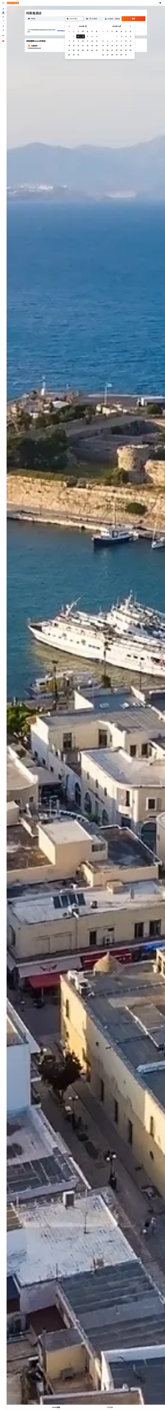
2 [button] (78, 36)
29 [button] (74, 55)
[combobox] (47, 18)
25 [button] (87, 50)
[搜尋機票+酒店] (3, 21)
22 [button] (74, 50)
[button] (3, 3)
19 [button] (92, 46)
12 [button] (92, 41)
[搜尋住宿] (3, 13)
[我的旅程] (3, 35)
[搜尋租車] (3, 17)
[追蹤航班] (3, 30)
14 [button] (69, 46)
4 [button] (87, 36)
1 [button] (73, 36)
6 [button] (96, 36)
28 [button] (69, 55)
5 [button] (92, 36)
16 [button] (78, 46)
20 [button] (97, 46)
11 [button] (87, 41)
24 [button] (83, 50)
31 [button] (126, 55)
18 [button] (87, 46)
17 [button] (83, 46)
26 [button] (92, 50)
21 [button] (69, 50)
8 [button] (73, 41)
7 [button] (69, 41)
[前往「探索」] (3, 26)
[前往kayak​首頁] (13, 3)
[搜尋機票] (3, 9)
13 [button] (96, 41)
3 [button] (82, 36)
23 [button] (78, 50)
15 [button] (73, 46)
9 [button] (78, 41)
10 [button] (83, 41)
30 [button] (78, 55)
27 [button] (96, 50)
